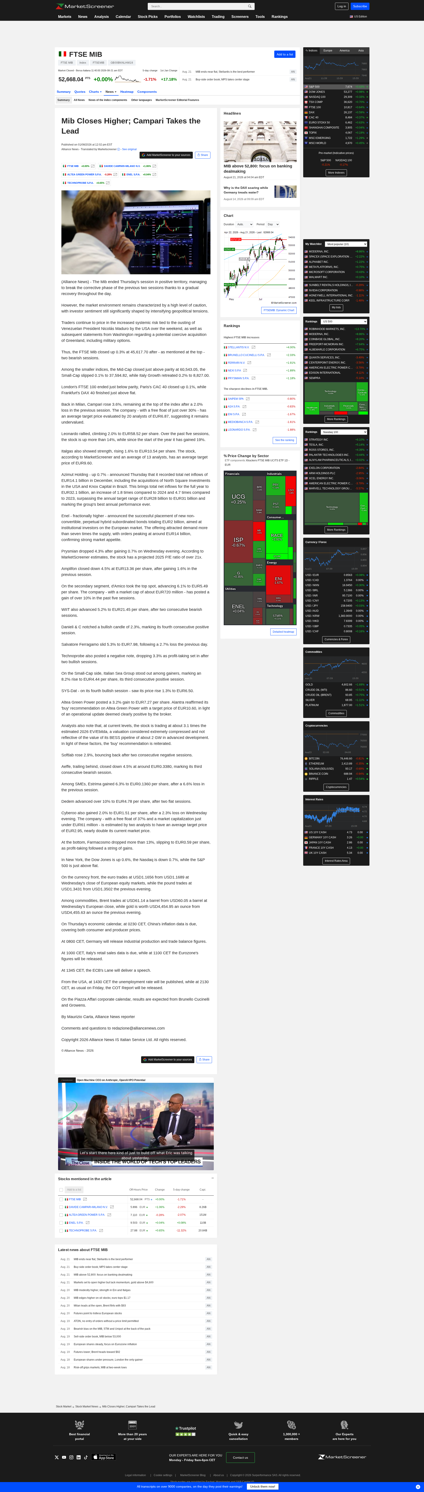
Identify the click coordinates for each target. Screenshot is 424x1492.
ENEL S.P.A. (76, 1222)
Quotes (79, 91)
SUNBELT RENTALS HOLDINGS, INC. (331, 285)
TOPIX (313, 132)
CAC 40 (313, 117)
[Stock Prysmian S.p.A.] (253, 378)
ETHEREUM (316, 763)
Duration (229, 224)
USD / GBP (312, 626)
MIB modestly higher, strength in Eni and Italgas (102, 1290)
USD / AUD (312, 610)
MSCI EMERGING (320, 138)
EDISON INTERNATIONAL (325, 372)
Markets (64, 17)
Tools (260, 17)
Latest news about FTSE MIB (83, 1250)
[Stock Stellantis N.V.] (253, 347)
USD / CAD (312, 580)
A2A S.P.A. (234, 406)
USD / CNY (312, 600)
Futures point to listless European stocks (98, 1313)
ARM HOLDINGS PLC (322, 473)
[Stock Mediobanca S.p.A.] (256, 422)
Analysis (101, 17)
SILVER (310, 700)
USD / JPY (311, 605)
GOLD (309, 684)
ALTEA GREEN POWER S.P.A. (87, 1214)
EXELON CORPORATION (324, 468)
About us (218, 1475)
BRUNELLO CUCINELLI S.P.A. (246, 355)
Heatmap (127, 91)
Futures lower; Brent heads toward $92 (97, 1352)
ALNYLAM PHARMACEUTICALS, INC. (331, 460)
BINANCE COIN (318, 773)
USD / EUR (312, 575)
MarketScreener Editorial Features (177, 100)
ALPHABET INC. (319, 261)
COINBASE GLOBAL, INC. (325, 339)
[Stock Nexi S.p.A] (244, 370)
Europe (328, 50)
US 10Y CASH (317, 832)
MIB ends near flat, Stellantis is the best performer (225, 71)
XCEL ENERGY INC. (321, 478)
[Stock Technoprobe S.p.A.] (107, 183)
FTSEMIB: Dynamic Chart (279, 310)
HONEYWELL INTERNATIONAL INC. (331, 295)
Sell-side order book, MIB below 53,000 (97, 1336)
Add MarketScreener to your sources (168, 155)
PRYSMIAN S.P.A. (238, 378)
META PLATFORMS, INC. (324, 267)
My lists (336, 307)
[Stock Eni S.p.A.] (243, 414)
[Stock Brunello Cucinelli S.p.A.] (268, 355)
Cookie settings (163, 1475)
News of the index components (108, 100)
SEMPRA (314, 378)
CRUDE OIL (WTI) (316, 689)
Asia (361, 50)
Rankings (280, 17)
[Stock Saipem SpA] (247, 399)
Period (261, 224)
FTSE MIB (75, 1199)
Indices (312, 50)
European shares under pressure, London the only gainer (108, 1359)
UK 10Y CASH (317, 852)
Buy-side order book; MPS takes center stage (223, 79)
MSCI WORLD (317, 143)
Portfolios (173, 17)
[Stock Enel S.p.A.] (153, 174)
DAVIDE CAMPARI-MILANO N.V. (88, 1207)
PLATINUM (312, 705)
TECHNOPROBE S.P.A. (83, 1230)
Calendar (123, 17)
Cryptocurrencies (316, 725)
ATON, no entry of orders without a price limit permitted (106, 1321)
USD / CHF (312, 631)
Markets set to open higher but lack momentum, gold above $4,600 (113, 1282)
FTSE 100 (315, 107)
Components (147, 91)
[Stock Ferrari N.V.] (248, 363)
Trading (218, 17)
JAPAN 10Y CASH (320, 842)
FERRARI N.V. (236, 362)
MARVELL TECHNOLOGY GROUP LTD (331, 488)
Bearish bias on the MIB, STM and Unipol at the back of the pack (112, 1328)
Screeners (240, 17)
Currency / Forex (316, 542)
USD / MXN (312, 585)
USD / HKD (312, 621)
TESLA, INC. (316, 444)
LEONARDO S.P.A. (239, 429)
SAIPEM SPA (236, 398)
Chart (228, 216)
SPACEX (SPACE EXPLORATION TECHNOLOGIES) (331, 256)
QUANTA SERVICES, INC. (324, 357)
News (82, 17)
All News (79, 100)
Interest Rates (314, 799)
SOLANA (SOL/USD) (321, 768)
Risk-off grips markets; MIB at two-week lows (100, 1367)
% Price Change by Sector (246, 456)
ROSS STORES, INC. (322, 449)
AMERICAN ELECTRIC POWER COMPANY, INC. (331, 367)
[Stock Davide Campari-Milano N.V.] (153, 166)
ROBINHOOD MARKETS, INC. (327, 329)
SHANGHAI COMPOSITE (324, 127)
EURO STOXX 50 (319, 122)
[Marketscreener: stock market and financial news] (85, 6)
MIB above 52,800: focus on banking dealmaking (103, 1274)
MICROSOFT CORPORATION (327, 272)
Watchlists (196, 17)
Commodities (313, 651)
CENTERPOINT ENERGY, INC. (327, 362)
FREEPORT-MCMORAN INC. (326, 344)
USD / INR (311, 595)
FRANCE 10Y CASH (321, 847)
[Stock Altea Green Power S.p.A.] (114, 174)
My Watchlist (313, 244)
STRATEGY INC (318, 439)
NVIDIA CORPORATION (323, 290)
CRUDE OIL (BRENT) (318, 695)
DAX (311, 112)
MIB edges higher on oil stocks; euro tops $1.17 (102, 1297)
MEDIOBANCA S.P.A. (240, 422)
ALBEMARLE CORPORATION (327, 349)
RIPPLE (313, 778)
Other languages (141, 100)
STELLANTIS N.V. (238, 347)
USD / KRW (312, 615)
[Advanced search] (250, 6)
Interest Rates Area (336, 860)
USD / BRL (311, 590)
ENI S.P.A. (234, 414)
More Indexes (336, 172)
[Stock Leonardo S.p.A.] (254, 430)
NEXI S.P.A (234, 370)
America (345, 50)
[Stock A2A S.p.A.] (244, 406)
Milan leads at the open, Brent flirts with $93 (100, 1305)
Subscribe (360, 6)
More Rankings (336, 419)
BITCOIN (314, 758)
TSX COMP (316, 102)
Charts (94, 91)
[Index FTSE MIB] (92, 166)
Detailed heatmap (283, 631)
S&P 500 (314, 86)
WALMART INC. (318, 277)
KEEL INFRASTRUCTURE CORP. (329, 300)
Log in (341, 6)
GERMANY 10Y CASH (322, 837)
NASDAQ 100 (317, 96)
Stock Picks (148, 17)
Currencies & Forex (336, 639)
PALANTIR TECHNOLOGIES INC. (329, 454)
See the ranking (284, 440)
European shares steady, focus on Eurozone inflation (105, 1344)
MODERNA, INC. (319, 251)
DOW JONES (317, 91)
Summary (64, 91)
